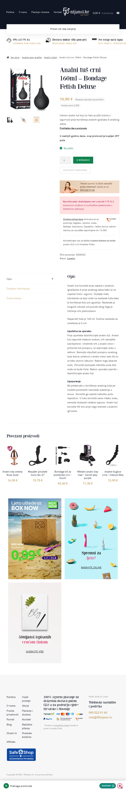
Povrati (10, 719)
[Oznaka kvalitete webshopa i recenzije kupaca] (21, 754)
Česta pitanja (14, 298)
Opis (9, 279)
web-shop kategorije (63, 29)
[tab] (31, 279)
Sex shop (15, 57)
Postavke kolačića (27, 734)
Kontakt (58, 12)
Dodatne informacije (18, 288)
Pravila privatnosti (13, 712)
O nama (23, 12)
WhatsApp (106, 785)
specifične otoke (62, 725)
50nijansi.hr (76, 12)
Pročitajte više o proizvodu (73, 128)
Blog (9, 724)
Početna (10, 12)
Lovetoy (71, 258)
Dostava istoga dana (73, 219)
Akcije (25, 705)
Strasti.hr (12, 733)
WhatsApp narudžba (75, 170)
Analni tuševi (50, 57)
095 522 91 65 (21, 39)
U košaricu (83, 160)
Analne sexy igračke (32, 57)
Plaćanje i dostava (40, 12)
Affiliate (11, 741)
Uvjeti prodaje (26, 698)
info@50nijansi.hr (100, 717)
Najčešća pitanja (27, 726)
